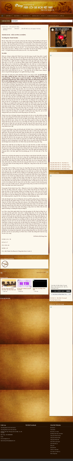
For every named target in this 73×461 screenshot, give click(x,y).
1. (59, 294)
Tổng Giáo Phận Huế (54, 439)
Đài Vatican (52, 427)
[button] (53, 46)
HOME (2, 15)
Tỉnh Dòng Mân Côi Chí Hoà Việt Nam (8, 429)
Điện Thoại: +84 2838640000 (7, 434)
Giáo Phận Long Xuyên (55, 441)
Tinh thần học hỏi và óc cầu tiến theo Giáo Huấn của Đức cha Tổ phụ (10, 273)
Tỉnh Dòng (38, 28)
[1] (2, 239)
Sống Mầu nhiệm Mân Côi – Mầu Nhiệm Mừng (59, 168)
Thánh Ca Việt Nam (54, 449)
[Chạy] (53, 291)
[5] (26, 208)
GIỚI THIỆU (8, 15)
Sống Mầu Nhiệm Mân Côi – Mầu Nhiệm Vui (59, 162)
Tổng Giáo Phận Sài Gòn (55, 435)
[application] (61, 291)
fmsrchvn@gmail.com (5, 438)
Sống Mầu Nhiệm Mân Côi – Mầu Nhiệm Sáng (59, 164)
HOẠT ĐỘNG (16, 15)
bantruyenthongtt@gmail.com (9, 440)
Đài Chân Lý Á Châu (54, 431)
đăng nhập (17, 299)
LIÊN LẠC (62, 15)
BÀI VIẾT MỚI (25, 28)
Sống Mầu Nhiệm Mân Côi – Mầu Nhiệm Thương (60, 166)
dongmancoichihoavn (7, 28)
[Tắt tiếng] (65, 291)
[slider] (68, 291)
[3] (2, 245)
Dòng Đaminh (53, 447)
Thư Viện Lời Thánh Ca (55, 451)
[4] (46, 162)
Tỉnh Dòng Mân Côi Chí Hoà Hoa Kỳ (8, 427)
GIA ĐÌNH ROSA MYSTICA (52, 15)
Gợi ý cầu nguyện (32, 28)
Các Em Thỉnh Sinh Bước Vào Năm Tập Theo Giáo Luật (9, 289)
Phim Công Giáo (53, 453)
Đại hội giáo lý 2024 (41, 272)
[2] (46, 106)
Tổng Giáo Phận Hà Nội (55, 437)
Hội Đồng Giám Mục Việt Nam (56, 433)
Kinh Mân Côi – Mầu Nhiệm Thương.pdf (58, 298)
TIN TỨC (43, 15)
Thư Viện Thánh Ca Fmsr (55, 300)
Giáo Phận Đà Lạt (54, 443)
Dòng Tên (52, 445)
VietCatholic (52, 429)
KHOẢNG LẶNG (35, 15)
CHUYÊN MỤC (26, 15)
